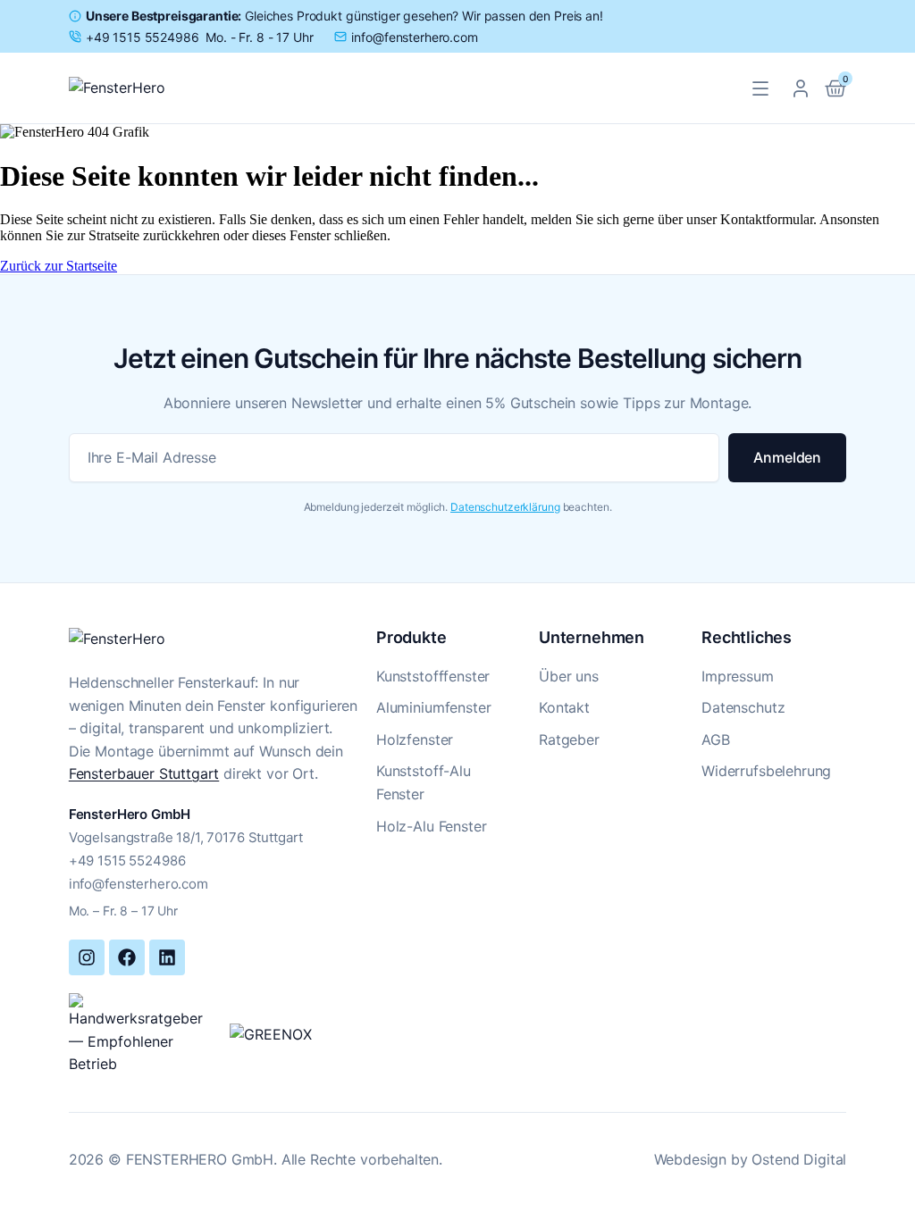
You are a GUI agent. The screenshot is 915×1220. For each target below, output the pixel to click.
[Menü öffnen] (760, 88)
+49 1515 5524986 (127, 860)
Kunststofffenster (433, 676)
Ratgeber (569, 739)
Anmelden (787, 457)
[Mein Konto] (800, 88)
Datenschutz (743, 707)
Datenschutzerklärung (505, 507)
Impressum (737, 676)
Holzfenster (414, 739)
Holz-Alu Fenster (431, 826)
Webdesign (690, 1159)
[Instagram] (87, 957)
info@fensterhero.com (138, 883)
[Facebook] (127, 957)
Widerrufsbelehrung (766, 771)
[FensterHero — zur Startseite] (136, 88)
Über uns (569, 676)
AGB (715, 739)
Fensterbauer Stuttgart (144, 773)
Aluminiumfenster (433, 707)
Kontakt (564, 707)
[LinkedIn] (167, 957)
